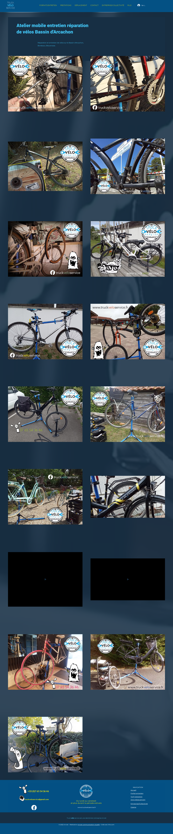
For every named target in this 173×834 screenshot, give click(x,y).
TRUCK (10, 3)
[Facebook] (34, 807)
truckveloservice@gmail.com (37, 799)
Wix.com (111, 825)
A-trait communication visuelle (89, 825)
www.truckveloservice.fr (87, 807)
